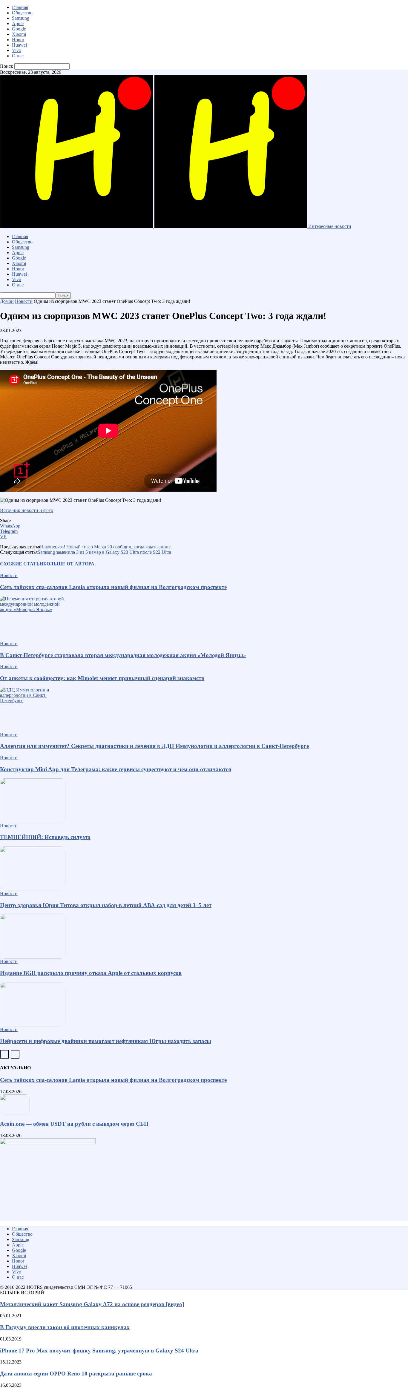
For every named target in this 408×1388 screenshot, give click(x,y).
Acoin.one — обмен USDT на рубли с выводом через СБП (74, 1124)
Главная (20, 7)
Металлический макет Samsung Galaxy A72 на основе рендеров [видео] (92, 1304)
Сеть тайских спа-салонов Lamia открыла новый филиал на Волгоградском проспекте (113, 587)
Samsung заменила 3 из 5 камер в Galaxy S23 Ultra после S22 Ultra (104, 552)
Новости (24, 301)
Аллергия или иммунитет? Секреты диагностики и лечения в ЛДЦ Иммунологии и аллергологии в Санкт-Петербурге (154, 746)
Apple (18, 23)
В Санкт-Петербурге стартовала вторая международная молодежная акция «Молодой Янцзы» (123, 655)
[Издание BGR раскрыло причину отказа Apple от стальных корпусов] (204, 936)
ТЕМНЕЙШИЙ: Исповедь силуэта (45, 837)
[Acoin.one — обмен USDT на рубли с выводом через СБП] (204, 1104)
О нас (18, 55)
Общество (22, 12)
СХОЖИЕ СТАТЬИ (21, 563)
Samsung (20, 18)
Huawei (19, 44)
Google (19, 28)
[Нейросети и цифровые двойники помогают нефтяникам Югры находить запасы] (204, 1004)
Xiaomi (19, 34)
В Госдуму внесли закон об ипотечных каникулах (65, 1327)
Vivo (16, 50)
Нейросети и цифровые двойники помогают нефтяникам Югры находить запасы (105, 1041)
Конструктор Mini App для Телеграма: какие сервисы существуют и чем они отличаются (115, 769)
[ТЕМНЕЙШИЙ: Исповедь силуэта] (204, 800)
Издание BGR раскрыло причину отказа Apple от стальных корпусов (91, 973)
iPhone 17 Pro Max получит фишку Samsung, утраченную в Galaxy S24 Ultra (99, 1350)
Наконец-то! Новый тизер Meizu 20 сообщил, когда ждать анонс (105, 546)
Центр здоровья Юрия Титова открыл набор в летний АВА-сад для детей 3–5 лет (105, 905)
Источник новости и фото (26, 510)
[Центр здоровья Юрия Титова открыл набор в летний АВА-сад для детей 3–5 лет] (204, 868)
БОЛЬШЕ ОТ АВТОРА (68, 563)
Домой (7, 301)
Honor (18, 39)
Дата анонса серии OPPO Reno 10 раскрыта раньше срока (76, 1373)
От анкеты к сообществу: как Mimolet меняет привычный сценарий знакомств (102, 678)
